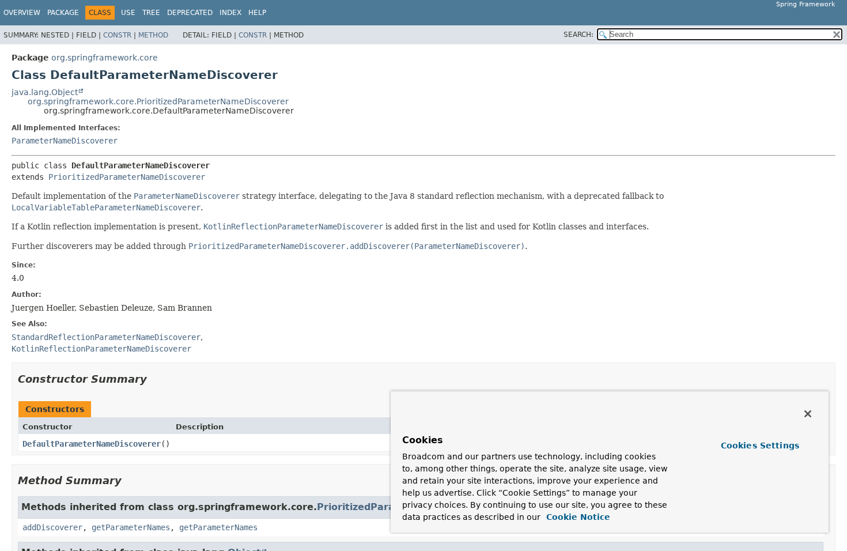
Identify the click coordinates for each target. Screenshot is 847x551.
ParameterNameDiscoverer (65, 140)
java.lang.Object (45, 92)
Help (257, 13)
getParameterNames (131, 527)
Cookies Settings (760, 445)
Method (153, 35)
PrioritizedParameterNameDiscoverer (126, 177)
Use (128, 13)
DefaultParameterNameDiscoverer (91, 443)
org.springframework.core (104, 57)
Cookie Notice (576, 517)
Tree (151, 13)
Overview (21, 13)
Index (230, 13)
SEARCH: (578, 35)
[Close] (807, 414)
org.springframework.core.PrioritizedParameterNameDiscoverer (158, 101)
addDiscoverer (52, 527)
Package (63, 13)
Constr (117, 35)
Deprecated (190, 13)
